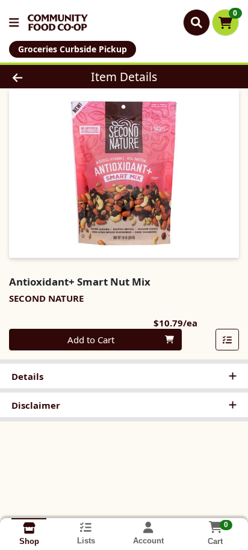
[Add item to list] (227, 339)
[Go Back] (38, 76)
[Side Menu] (14, 22)
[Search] (196, 22)
